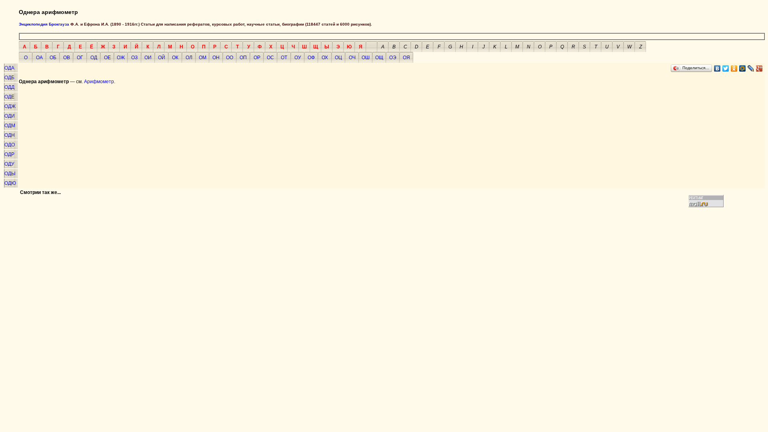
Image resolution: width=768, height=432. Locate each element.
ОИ (148, 57)
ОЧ (352, 57)
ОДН (9, 135)
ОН (216, 57)
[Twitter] (726, 68)
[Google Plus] (759, 68)
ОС (270, 57)
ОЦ (338, 57)
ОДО (9, 145)
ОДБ (9, 77)
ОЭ (392, 57)
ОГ (80, 57)
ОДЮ (10, 183)
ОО (229, 57)
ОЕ (107, 57)
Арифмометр (99, 81)
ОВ (66, 57)
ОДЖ (10, 106)
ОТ (284, 57)
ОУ (297, 57)
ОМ (202, 57)
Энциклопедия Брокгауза (44, 24)
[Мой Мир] (742, 68)
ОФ (311, 57)
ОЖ (121, 57)
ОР (257, 57)
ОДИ (9, 116)
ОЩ (379, 57)
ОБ (53, 57)
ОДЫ (10, 173)
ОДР (9, 154)
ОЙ (161, 57)
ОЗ (134, 57)
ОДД (9, 87)
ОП (243, 57)
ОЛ (189, 57)
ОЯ (406, 57)
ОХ (325, 57)
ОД (93, 57)
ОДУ (9, 164)
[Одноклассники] (734, 68)
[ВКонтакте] (717, 68)
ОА (39, 57)
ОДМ (9, 125)
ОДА (9, 68)
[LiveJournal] (751, 68)
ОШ (366, 57)
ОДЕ (9, 97)
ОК (175, 57)
